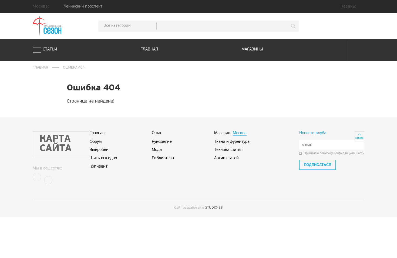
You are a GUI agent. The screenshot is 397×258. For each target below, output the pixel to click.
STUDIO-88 (214, 207)
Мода (157, 150)
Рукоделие (162, 142)
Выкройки (99, 150)
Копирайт (98, 167)
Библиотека (163, 158)
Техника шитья (228, 150)
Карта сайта (55, 144)
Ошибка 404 (74, 67)
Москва (240, 133)
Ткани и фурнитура (232, 142)
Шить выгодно (103, 158)
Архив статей (226, 158)
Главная (149, 49)
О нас (157, 133)
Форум (95, 142)
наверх (359, 138)
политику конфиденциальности (342, 153)
